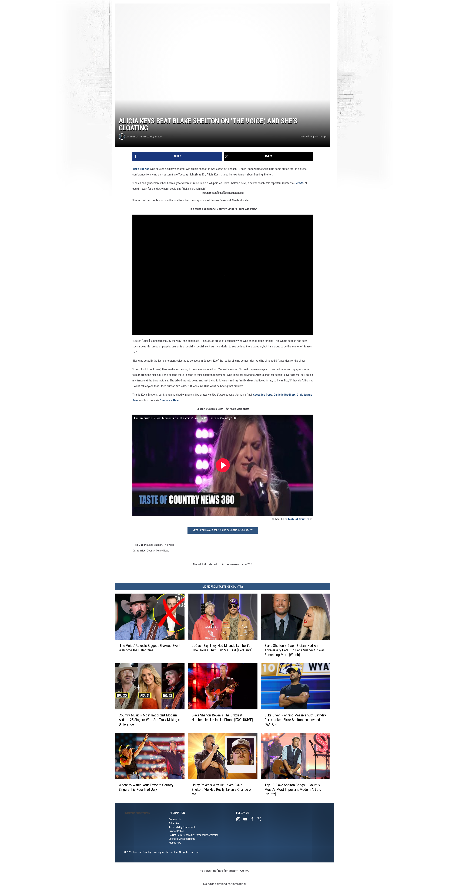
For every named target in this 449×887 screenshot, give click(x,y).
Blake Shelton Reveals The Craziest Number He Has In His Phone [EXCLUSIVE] (222, 717)
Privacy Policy (176, 831)
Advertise (174, 823)
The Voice (169, 544)
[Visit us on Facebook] (253, 819)
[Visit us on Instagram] (239, 819)
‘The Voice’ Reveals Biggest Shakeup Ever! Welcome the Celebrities (149, 647)
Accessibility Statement (182, 827)
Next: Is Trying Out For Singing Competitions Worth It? (223, 530)
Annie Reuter (132, 136)
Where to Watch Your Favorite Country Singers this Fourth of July (146, 787)
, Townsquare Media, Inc (164, 852)
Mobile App (175, 842)
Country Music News (158, 550)
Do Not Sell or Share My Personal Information (194, 835)
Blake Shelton (140, 169)
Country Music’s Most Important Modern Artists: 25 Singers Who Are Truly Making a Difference (149, 719)
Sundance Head (169, 400)
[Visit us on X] (260, 819)
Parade (298, 183)
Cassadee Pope (262, 394)
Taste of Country (298, 519)
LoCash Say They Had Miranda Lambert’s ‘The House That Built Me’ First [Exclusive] (222, 647)
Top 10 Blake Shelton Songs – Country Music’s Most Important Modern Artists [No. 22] (292, 789)
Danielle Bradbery (285, 394)
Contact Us (175, 819)
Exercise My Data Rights (182, 838)
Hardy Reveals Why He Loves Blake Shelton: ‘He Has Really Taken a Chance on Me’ (222, 789)
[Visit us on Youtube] (246, 819)
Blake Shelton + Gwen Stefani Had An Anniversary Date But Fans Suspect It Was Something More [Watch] (294, 650)
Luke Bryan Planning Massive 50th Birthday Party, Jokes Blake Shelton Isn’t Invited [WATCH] (295, 719)
